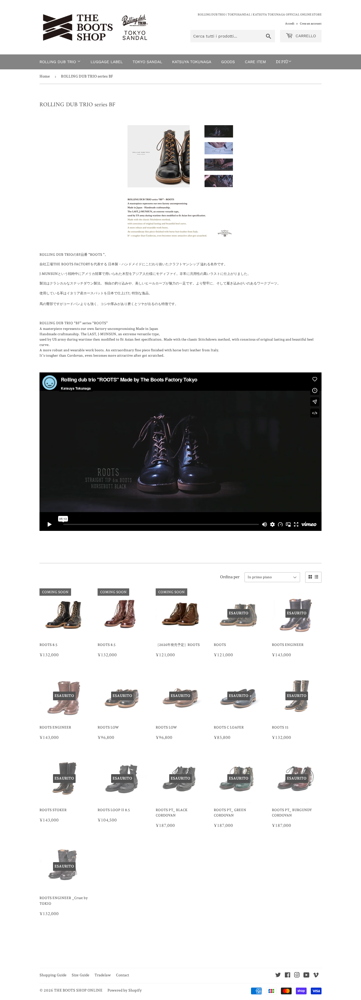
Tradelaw (102, 975)
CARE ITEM (255, 61)
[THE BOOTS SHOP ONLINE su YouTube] (306, 976)
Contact (122, 975)
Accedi (289, 23)
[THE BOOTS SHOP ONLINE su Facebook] (287, 976)
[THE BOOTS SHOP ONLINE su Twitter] (278, 976)
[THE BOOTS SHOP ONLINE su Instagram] (297, 976)
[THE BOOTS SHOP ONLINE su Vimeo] (316, 976)
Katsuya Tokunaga (191, 61)
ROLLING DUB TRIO (58, 61)
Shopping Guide (53, 975)
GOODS (228, 61)
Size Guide (80, 975)
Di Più (282, 61)
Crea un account (311, 23)
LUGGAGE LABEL (107, 61)
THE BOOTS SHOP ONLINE (78, 990)
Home (44, 76)
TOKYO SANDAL (147, 61)
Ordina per (229, 577)
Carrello (305, 36)
